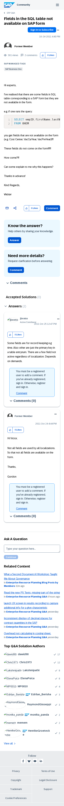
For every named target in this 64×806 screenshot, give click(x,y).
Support (48, 789)
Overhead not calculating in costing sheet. (27, 633)
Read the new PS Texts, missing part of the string (32, 592)
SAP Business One (13, 69)
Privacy (16, 771)
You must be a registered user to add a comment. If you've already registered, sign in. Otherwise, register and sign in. (31, 379)
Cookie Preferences (16, 798)
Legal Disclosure (48, 780)
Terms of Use (48, 771)
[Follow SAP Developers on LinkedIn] (41, 761)
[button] (42, 55)
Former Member (23, 46)
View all (8, 743)
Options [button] (58, 30)
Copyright (16, 780)
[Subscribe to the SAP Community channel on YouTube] (35, 761)
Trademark (16, 789)
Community (23, 4)
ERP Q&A (11, 13)
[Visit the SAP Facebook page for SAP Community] (23, 761)
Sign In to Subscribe (41, 30)
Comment (52, 208)
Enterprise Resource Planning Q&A (26, 596)
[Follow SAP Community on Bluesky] (29, 761)
